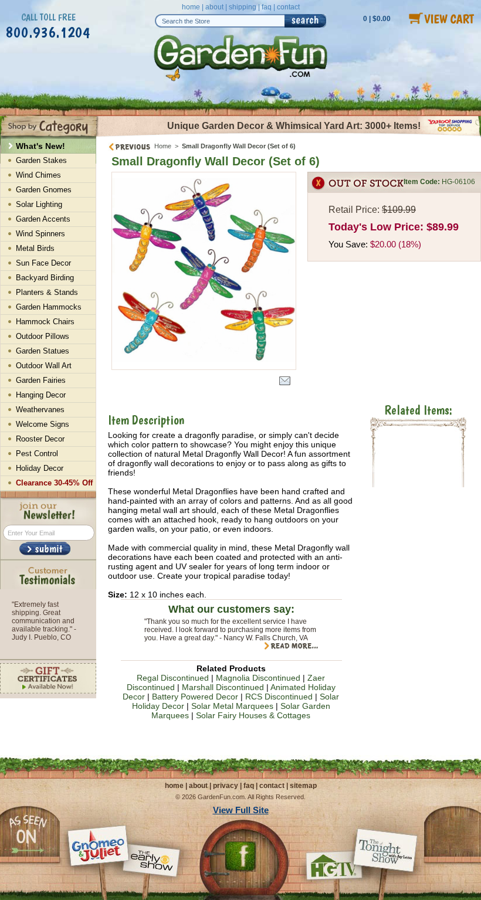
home (191, 7)
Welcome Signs (42, 424)
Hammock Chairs (45, 321)
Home (162, 146)
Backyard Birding (45, 277)
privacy (225, 786)
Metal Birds (35, 248)
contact (288, 7)
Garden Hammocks (49, 307)
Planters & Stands (47, 292)
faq (267, 7)
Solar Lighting (39, 204)
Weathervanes (40, 409)
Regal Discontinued (173, 677)
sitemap (303, 786)
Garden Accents (43, 219)
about (214, 7)
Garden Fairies (41, 380)
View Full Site (241, 810)
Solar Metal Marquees (232, 706)
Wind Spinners (40, 233)
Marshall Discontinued (223, 687)
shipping (242, 7)
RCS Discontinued (279, 696)
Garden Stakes (41, 160)
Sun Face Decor (43, 263)
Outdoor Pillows (42, 336)
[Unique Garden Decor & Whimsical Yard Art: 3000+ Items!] (288, 135)
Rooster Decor (40, 438)
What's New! (40, 146)
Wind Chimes (38, 175)
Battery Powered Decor (195, 696)
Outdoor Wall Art (44, 365)
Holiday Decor (39, 468)
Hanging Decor (41, 394)
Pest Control (37, 453)
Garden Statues (42, 351)
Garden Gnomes (44, 189)
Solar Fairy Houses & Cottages (253, 715)
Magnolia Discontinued (258, 677)
